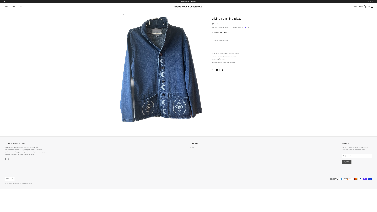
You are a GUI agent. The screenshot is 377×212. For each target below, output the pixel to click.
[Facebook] (4, 1)
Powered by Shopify (27, 183)
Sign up (346, 162)
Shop (13, 6)
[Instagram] (7, 1)
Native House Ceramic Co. (222, 32)
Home (6, 6)
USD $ (369, 1)
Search (192, 147)
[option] (161, 69)
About (20, 6)
